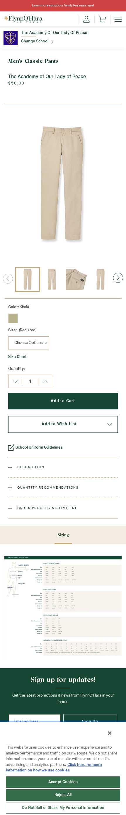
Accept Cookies (63, 782)
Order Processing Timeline (47, 508)
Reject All (63, 795)
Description (30, 467)
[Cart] (102, 19)
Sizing (63, 535)
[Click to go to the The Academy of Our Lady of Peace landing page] (10, 38)
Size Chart (17, 357)
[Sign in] (86, 19)
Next (118, 278)
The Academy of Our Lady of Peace (54, 33)
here (90, 5)
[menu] (118, 19)
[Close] (109, 733)
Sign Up (90, 721)
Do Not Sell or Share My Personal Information (63, 808)
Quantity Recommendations (47, 487)
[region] (63, 768)
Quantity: (16, 369)
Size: (22, 330)
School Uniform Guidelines (39, 447)
